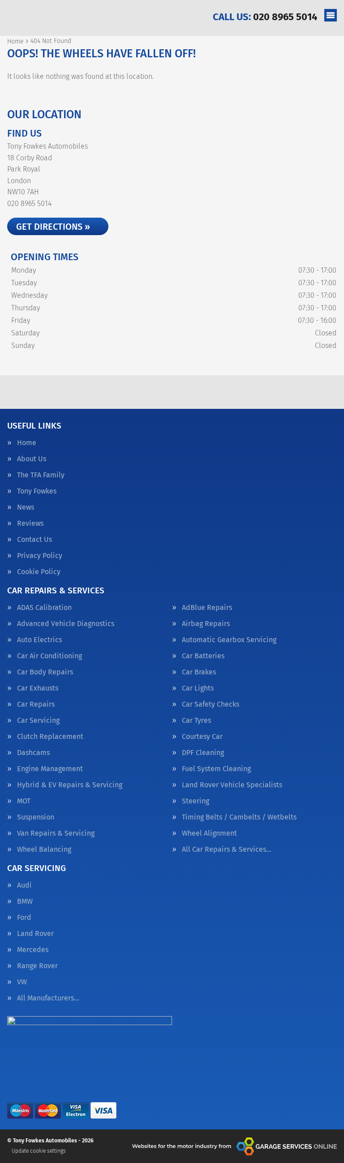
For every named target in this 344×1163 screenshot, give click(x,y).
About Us (31, 459)
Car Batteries (203, 656)
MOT (23, 801)
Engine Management (50, 768)
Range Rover (37, 966)
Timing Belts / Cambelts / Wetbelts (239, 817)
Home (26, 442)
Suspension (35, 817)
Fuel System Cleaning (216, 768)
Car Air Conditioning (49, 656)
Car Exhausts (37, 688)
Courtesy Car (202, 736)
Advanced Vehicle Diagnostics (65, 623)
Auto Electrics (39, 640)
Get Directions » (53, 226)
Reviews (30, 523)
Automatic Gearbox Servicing (229, 640)
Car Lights (198, 688)
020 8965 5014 (265, 17)
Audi (24, 885)
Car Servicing (38, 720)
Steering (195, 801)
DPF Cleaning (203, 752)
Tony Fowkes (36, 491)
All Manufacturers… (48, 998)
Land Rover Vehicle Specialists (232, 785)
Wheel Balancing (44, 849)
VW (22, 982)
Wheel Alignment (209, 833)
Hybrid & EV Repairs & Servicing (69, 785)
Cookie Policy (38, 571)
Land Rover (35, 933)
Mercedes (32, 949)
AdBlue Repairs (207, 607)
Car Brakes (199, 672)
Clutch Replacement (50, 736)
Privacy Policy (39, 555)
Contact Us (34, 539)
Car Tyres (196, 720)
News (25, 507)
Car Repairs (36, 704)
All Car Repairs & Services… (226, 849)
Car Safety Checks (210, 704)
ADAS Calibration (44, 607)
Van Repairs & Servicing (56, 833)
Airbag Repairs (206, 623)
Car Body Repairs (45, 672)
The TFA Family (40, 475)
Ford (24, 917)
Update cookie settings (39, 1151)
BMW (25, 901)
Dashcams (33, 752)
